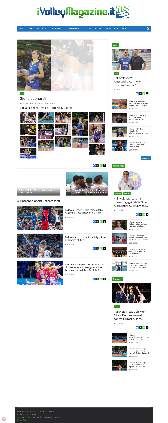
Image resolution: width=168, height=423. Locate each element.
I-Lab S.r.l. (35, 411)
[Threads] (104, 165)
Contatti (126, 29)
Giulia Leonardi (39, 103)
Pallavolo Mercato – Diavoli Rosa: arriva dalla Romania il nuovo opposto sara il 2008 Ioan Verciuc (138, 265)
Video (108, 29)
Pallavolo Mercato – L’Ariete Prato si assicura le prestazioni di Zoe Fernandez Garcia (137, 224)
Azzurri (117, 307)
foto (32, 103)
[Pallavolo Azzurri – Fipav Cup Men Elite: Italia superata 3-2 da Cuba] (119, 366)
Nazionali (56, 29)
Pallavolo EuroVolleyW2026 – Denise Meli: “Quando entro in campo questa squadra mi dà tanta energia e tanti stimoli (138, 337)
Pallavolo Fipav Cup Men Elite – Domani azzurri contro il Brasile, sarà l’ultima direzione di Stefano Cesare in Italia (129, 315)
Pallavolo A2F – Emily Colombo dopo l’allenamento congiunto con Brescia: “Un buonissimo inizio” (137, 131)
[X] (97, 165)
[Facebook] (94, 165)
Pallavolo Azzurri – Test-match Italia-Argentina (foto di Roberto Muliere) (84, 211)
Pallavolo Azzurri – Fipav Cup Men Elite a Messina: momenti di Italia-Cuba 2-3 (138, 351)
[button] (47, 28)
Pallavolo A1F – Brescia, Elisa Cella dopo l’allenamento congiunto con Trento (137, 117)
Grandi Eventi (73, 29)
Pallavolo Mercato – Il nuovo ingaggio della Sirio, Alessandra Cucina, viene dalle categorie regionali (131, 202)
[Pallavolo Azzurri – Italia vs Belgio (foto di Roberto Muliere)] (40, 235)
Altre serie (118, 194)
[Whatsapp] (101, 165)
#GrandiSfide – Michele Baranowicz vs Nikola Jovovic (37, 191)
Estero (88, 29)
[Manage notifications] (4, 419)
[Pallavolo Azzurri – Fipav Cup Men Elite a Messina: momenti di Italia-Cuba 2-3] (119, 352)
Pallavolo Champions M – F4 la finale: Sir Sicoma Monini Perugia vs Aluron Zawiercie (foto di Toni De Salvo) (84, 267)
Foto (116, 29)
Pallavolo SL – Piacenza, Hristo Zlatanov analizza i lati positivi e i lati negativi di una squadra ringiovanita (138, 103)
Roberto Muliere (50, 103)
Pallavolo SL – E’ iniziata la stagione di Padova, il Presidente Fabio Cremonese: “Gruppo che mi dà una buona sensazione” (138, 251)
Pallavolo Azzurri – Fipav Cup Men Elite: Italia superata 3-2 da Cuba (137, 365)
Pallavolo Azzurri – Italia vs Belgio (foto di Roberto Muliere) (85, 238)
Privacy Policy (22, 420)
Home (21, 29)
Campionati (41, 29)
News (30, 29)
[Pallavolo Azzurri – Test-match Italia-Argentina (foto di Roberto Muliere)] (40, 208)
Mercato (98, 29)
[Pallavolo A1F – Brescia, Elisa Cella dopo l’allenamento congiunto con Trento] (119, 119)
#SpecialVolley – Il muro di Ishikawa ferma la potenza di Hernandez (89, 191)
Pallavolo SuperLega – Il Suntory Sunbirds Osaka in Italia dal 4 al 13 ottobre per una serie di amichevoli (138, 238)
